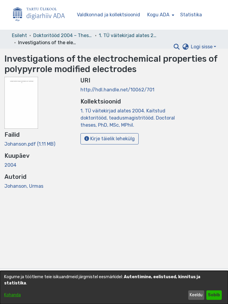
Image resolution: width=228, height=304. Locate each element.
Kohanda (12, 294)
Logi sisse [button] (202, 47)
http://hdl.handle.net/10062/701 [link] (117, 90)
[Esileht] (41, 15)
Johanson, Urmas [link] (23, 186)
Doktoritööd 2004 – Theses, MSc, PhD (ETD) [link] (63, 35)
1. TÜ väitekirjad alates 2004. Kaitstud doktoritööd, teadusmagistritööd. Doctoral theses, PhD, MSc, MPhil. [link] (128, 35)
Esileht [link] (19, 35)
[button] (176, 46)
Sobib (214, 294)
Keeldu (196, 294)
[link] (29, 144)
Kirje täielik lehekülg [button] (112, 138)
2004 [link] (10, 165)
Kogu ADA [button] (158, 14)
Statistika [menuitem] (191, 14)
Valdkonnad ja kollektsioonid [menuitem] (108, 14)
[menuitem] (160, 15)
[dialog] (114, 287)
